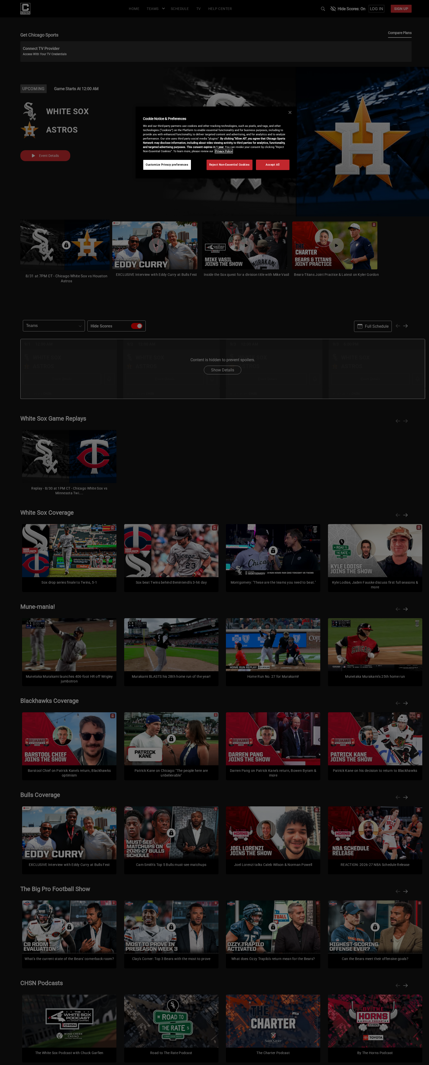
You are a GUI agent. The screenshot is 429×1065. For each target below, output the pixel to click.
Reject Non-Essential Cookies (229, 164)
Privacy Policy (223, 151)
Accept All (273, 164)
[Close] (290, 112)
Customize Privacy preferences (167, 164)
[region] (216, 142)
